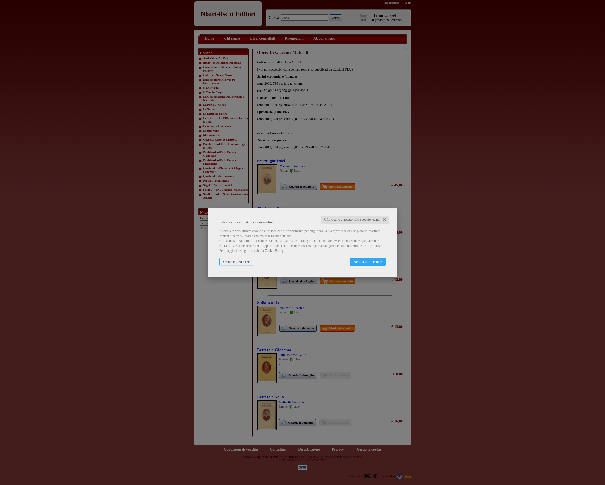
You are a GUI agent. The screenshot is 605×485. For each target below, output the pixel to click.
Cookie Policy (274, 251)
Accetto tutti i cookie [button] (368, 262)
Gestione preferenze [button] (236, 262)
